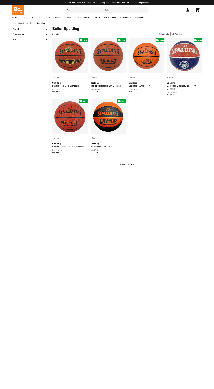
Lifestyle (97, 17)
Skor (33, 17)
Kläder (24, 17)
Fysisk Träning (110, 17)
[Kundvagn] (197, 9)
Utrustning (58, 17)
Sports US (70, 17)
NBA (40, 17)
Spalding (56, 82)
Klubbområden (84, 17)
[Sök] (68, 10)
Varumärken (139, 17)
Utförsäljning (125, 17)
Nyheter (15, 17)
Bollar (48, 17)
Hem (14, 23)
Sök (107, 9)
